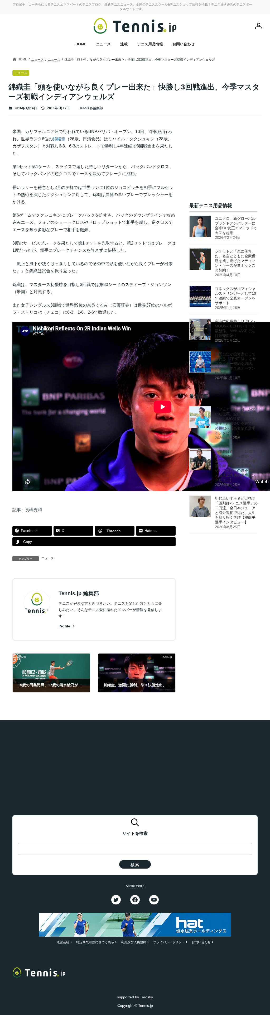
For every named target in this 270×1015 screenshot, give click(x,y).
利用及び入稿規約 (133, 942)
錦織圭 (59, 139)
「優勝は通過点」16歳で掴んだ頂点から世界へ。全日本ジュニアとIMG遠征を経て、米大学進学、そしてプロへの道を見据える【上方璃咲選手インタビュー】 (235, 466)
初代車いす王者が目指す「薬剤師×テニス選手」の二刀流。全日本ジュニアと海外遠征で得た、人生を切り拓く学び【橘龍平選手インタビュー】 (236, 511)
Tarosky (146, 997)
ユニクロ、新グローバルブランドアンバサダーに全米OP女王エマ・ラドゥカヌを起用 (236, 226)
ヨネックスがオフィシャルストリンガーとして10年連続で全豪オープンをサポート (235, 296)
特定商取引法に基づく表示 (95, 942)
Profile (65, 626)
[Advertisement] (223, 161)
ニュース (47, 558)
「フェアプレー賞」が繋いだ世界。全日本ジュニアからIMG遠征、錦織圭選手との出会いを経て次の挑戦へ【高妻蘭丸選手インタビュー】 (235, 421)
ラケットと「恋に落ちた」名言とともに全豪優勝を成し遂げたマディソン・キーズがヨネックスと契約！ (235, 261)
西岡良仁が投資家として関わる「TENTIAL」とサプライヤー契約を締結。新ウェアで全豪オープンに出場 (235, 363)
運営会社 (63, 942)
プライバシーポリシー (169, 942)
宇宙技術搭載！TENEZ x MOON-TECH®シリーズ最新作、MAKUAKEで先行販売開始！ (235, 329)
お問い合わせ (201, 942)
